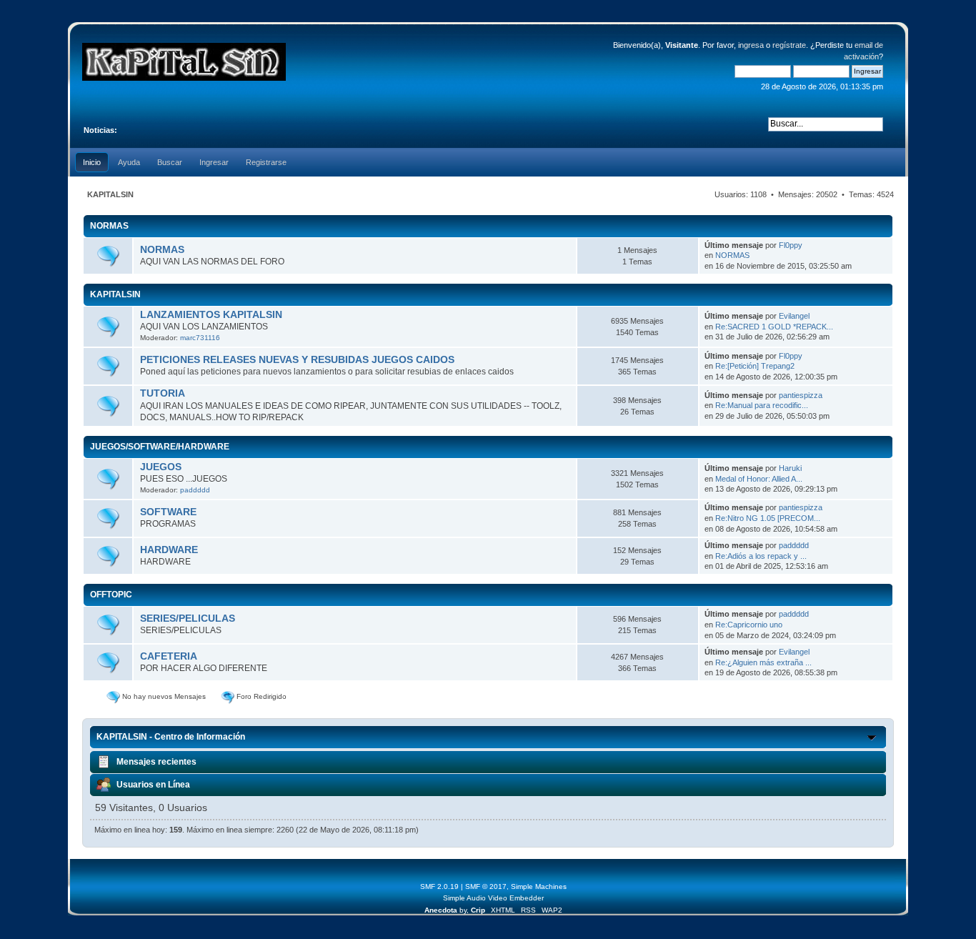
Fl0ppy (790, 245)
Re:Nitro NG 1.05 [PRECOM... (767, 518)
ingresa (751, 45)
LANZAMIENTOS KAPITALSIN (211, 314)
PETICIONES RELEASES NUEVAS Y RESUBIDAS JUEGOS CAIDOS (297, 359)
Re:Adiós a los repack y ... (761, 556)
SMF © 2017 (486, 886)
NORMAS (162, 249)
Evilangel (794, 316)
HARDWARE (169, 550)
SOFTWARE (168, 512)
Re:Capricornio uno (748, 624)
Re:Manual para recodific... (761, 405)
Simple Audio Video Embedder (493, 898)
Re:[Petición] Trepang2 (755, 366)
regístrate (789, 45)
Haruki (790, 468)
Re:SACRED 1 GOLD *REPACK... (774, 326)
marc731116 (200, 338)
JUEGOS (160, 467)
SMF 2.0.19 (439, 886)
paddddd (195, 490)
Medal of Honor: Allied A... (758, 479)
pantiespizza (800, 395)
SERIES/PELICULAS (187, 618)
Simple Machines (539, 886)
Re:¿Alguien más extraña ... (763, 662)
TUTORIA (162, 393)
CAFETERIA (168, 656)
